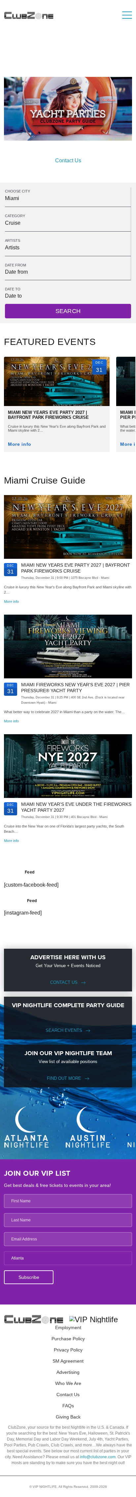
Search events (64, 1030)
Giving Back (68, 1416)
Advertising (68, 1372)
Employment (68, 1327)
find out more (64, 1078)
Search (68, 311)
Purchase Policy (68, 1338)
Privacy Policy (68, 1349)
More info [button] (19, 444)
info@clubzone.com (98, 1457)
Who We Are (68, 1383)
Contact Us (68, 160)
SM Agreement (68, 1361)
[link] (57, 399)
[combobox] (68, 198)
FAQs (68, 1405)
